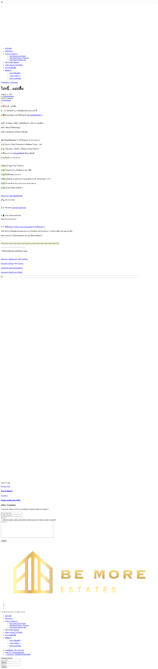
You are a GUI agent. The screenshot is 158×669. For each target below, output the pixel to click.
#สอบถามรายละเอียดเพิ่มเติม (11, 196)
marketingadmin (8, 96)
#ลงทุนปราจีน (6, 272)
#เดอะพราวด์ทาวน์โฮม (19, 259)
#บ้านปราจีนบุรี (16, 272)
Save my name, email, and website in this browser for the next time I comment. (29, 520)
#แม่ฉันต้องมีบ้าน (35, 115)
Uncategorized (6, 100)
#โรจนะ (21, 263)
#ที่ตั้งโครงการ (10, 227)
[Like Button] (2, 102)
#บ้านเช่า (9, 268)
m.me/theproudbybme (18, 208)
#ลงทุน (3, 268)
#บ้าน (3, 263)
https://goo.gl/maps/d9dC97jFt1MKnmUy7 (30, 227)
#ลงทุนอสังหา (18, 268)
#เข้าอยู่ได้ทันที (18, 153)
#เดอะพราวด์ (6, 259)
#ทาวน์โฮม (9, 263)
